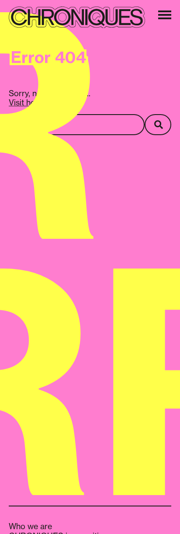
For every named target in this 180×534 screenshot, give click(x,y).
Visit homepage (37, 102)
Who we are (30, 526)
